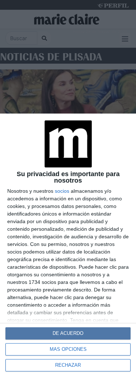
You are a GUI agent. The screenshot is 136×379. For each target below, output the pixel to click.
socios (62, 190)
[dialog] (68, 246)
